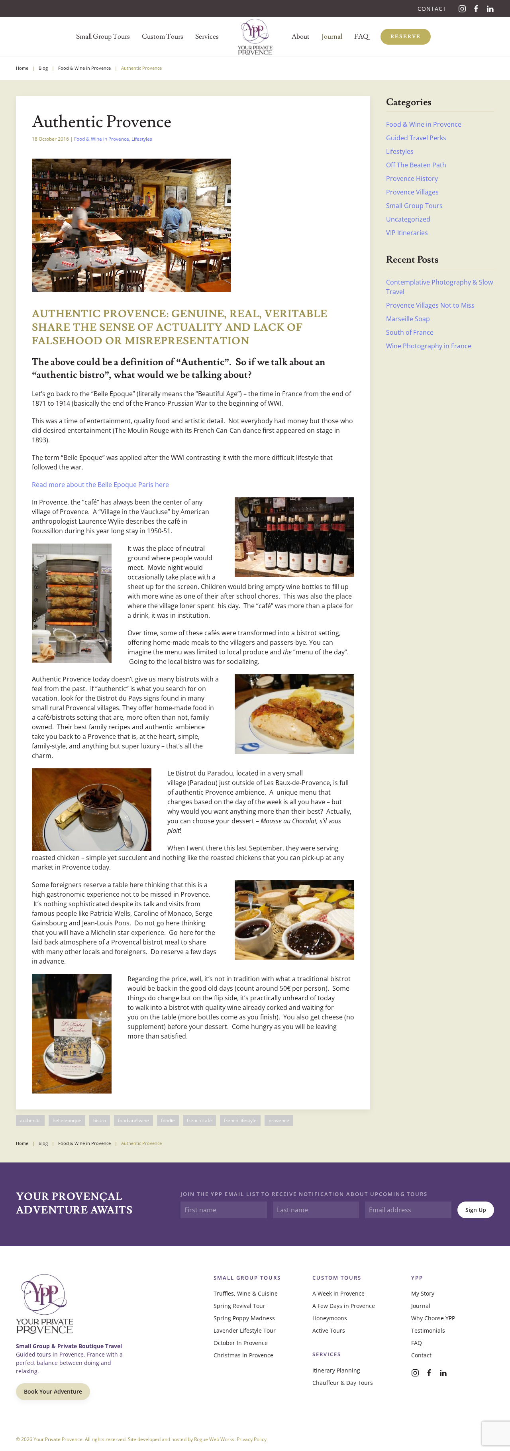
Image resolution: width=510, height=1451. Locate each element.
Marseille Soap (408, 318)
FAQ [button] (361, 36)
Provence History (412, 178)
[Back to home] (255, 37)
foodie (168, 1120)
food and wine (133, 1120)
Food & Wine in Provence (101, 138)
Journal (332, 36)
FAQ (416, 1343)
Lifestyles (141, 138)
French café (199, 1120)
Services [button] (207, 36)
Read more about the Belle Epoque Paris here (100, 484)
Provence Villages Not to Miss (430, 305)
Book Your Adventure (53, 1391)
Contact (421, 1355)
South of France (410, 332)
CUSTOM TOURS (336, 1277)
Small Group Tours (414, 205)
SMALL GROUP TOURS (247, 1277)
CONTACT (432, 8)
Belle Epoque (67, 1120)
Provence (279, 1120)
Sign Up (475, 1209)
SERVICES (326, 1354)
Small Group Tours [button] (103, 36)
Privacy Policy (252, 1439)
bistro (99, 1120)
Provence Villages (412, 192)
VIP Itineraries (407, 232)
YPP (417, 1277)
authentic (30, 1120)
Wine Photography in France (428, 346)
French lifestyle (240, 1120)
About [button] (301, 36)
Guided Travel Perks (416, 138)
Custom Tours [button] (162, 36)
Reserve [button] (405, 36)
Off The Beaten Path (416, 165)
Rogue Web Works (214, 1439)
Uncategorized (408, 219)
